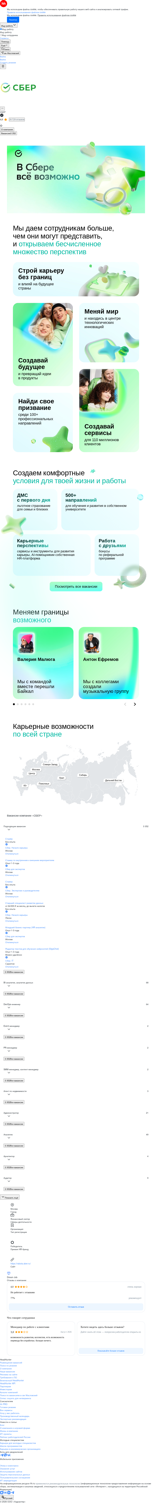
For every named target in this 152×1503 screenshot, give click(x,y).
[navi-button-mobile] (3, 66)
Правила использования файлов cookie (57, 15)
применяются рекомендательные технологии (58, 1483)
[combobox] (7, 1497)
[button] (3, 56)
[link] (5, 49)
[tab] (7, 129)
